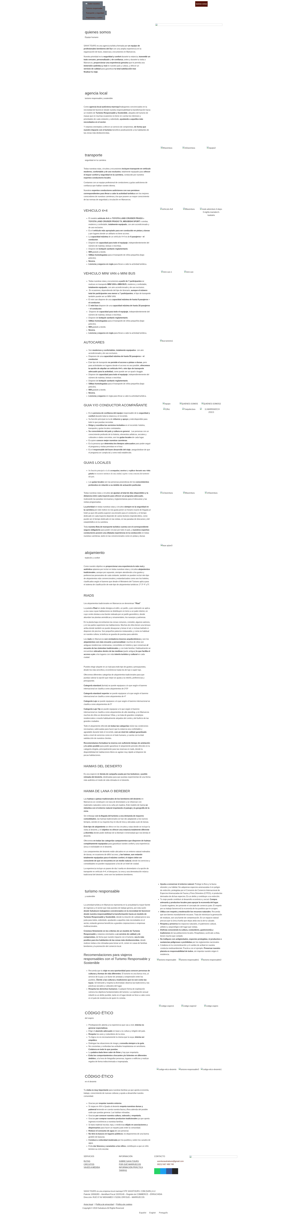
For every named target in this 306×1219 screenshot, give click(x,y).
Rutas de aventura (139, 4)
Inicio (129, 4)
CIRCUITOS (89, 1164)
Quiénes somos (201, 4)
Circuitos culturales (154, 4)
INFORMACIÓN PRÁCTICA (131, 1167)
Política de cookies (124, 1204)
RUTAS (87, 1161)
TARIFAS (123, 1170)
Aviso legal (88, 1204)
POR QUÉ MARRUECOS (130, 1164)
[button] (158, 147)
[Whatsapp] (157, 1171)
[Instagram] (175, 1171)
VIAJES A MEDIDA (92, 1167)
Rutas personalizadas (170, 4)
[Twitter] (163, 1171)
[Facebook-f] (169, 1171)
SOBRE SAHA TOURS (129, 1161)
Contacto (211, 4)
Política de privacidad (105, 1204)
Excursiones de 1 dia (187, 4)
